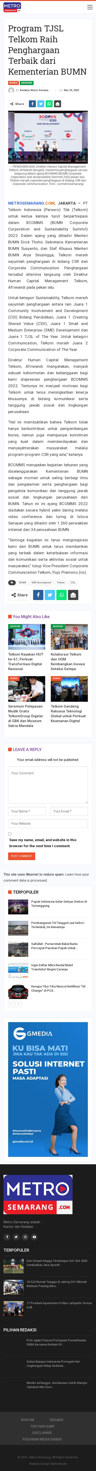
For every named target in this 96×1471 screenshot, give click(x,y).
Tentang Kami (42, 1426)
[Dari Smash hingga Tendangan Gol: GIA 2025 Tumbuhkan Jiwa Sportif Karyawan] (13, 1266)
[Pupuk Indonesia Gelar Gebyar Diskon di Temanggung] (18, 907)
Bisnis (13, 83)
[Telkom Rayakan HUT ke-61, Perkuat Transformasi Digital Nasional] (26, 637)
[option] (48, 950)
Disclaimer (42, 1433)
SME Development (41, 582)
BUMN (22, 582)
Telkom (61, 582)
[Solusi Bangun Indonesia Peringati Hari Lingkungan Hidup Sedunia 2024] (13, 1367)
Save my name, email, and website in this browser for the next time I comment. (42, 843)
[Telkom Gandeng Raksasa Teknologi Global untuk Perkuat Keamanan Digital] (69, 689)
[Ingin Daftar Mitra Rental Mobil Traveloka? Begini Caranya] (18, 970)
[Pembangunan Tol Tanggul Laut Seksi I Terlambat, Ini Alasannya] (18, 928)
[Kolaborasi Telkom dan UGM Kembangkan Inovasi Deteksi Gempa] (69, 637)
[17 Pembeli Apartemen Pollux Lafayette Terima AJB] (13, 1308)
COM (50, 203)
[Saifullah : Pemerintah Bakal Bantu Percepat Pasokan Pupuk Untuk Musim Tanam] (18, 949)
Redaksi (56, 1420)
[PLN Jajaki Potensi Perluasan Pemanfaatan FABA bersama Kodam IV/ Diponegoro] (13, 1345)
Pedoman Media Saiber (42, 1439)
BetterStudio (59, 1463)
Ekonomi (26, 83)
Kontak (27, 1420)
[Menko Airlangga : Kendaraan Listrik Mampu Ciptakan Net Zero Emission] (13, 1388)
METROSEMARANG (26, 203)
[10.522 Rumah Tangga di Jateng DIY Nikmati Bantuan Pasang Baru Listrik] (13, 1287)
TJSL (72, 582)
